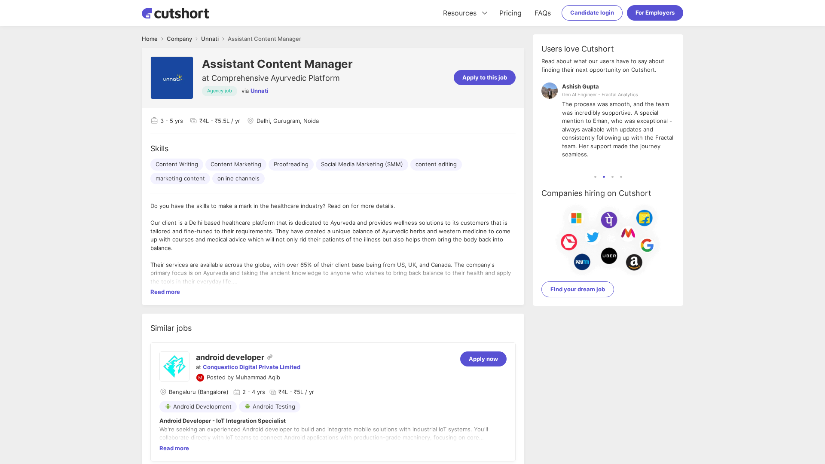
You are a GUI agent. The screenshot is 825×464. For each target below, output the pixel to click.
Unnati (260, 90)
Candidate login (592, 12)
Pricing (510, 13)
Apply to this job (484, 77)
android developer (230, 357)
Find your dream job (577, 289)
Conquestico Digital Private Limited (251, 366)
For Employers (655, 12)
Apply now (483, 358)
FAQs (543, 13)
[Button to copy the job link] (269, 357)
